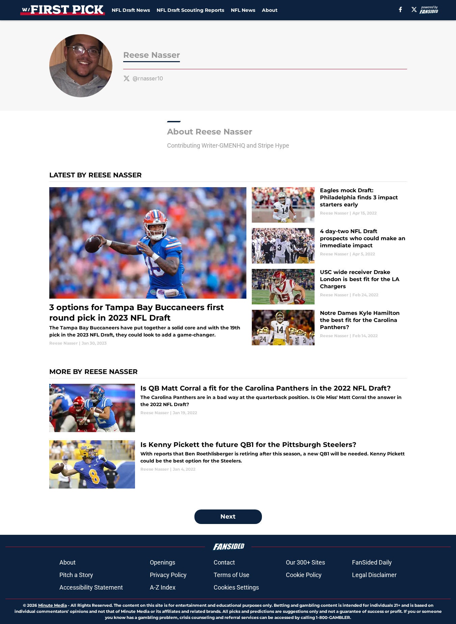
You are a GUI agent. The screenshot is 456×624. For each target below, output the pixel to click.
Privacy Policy (168, 574)
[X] (414, 9)
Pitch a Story (76, 574)
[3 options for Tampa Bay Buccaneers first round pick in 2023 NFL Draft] (148, 266)
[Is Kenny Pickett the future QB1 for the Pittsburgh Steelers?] (228, 464)
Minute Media (52, 605)
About (269, 10)
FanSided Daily (372, 562)
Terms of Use (231, 574)
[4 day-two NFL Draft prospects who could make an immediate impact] (329, 246)
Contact (224, 562)
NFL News (243, 10)
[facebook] (400, 9)
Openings (162, 562)
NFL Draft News (131, 10)
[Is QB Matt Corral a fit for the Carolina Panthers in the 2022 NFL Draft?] (228, 408)
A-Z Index (163, 587)
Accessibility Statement (91, 587)
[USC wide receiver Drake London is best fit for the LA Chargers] (329, 286)
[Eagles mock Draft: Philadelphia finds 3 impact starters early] (329, 205)
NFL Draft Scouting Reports (190, 10)
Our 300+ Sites (305, 562)
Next (228, 516)
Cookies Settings (236, 587)
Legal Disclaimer (374, 574)
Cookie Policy (304, 574)
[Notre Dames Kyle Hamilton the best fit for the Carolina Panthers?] (329, 327)
